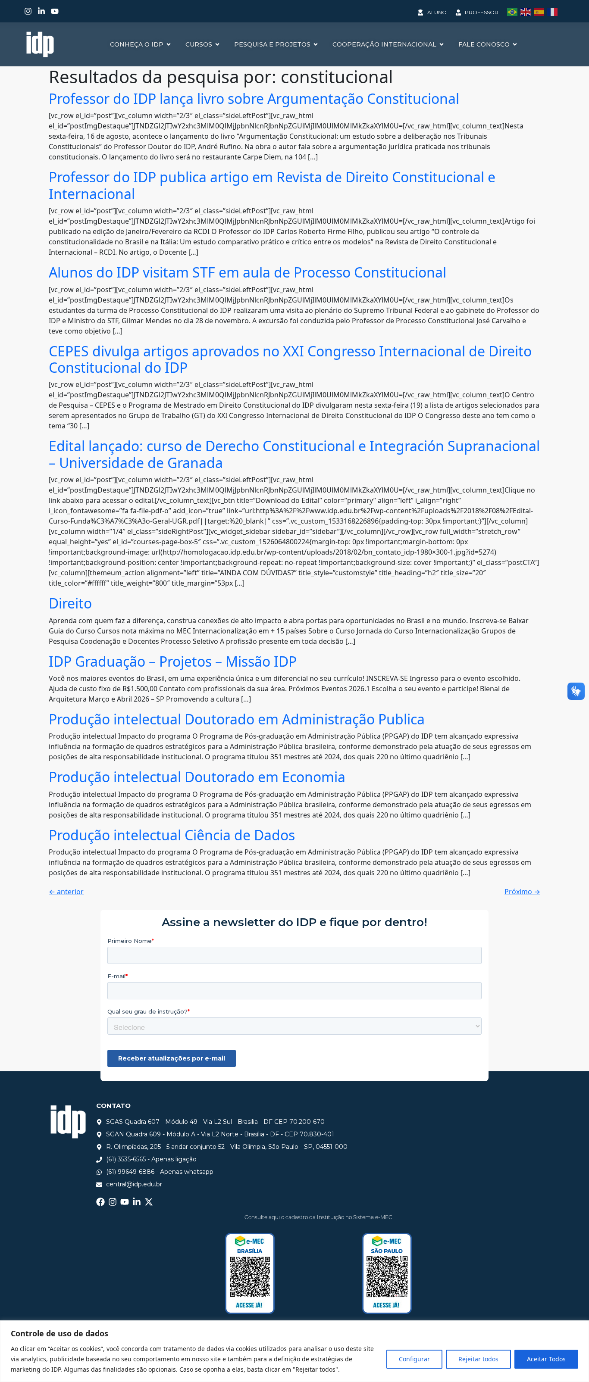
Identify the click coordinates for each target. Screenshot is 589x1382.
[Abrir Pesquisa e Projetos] (316, 44)
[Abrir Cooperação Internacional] (442, 44)
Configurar (414, 1359)
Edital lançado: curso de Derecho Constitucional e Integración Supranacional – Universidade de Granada (294, 454)
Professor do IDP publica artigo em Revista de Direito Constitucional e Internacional (272, 185)
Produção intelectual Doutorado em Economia (197, 776)
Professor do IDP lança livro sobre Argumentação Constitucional (254, 98)
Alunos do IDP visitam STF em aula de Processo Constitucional (247, 272)
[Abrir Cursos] (217, 44)
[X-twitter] (148, 1202)
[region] (294, 1351)
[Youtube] (55, 11)
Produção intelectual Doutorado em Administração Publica (237, 719)
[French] (554, 11)
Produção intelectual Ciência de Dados (172, 835)
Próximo (522, 891)
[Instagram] (28, 11)
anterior (66, 891)
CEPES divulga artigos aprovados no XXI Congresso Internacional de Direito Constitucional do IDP (290, 359)
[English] (527, 11)
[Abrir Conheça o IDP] (169, 44)
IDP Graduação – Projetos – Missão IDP (173, 661)
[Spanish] (540, 11)
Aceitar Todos (546, 1359)
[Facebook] (100, 1202)
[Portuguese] (513, 11)
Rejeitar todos (478, 1359)
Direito (70, 603)
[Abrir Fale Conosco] (515, 44)
